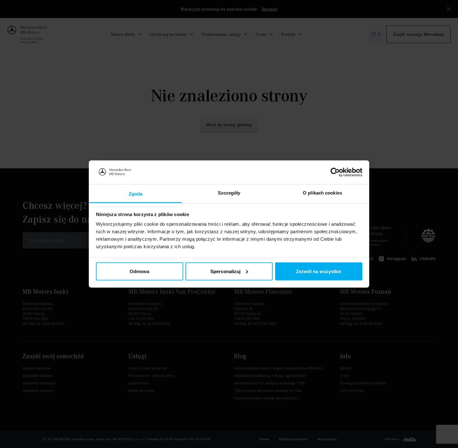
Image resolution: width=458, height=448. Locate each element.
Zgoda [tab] (136, 193)
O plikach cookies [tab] (322, 192)
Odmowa (140, 271)
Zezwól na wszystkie (318, 271)
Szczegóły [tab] (229, 192)
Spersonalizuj (225, 271)
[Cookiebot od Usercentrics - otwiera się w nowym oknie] (335, 172)
